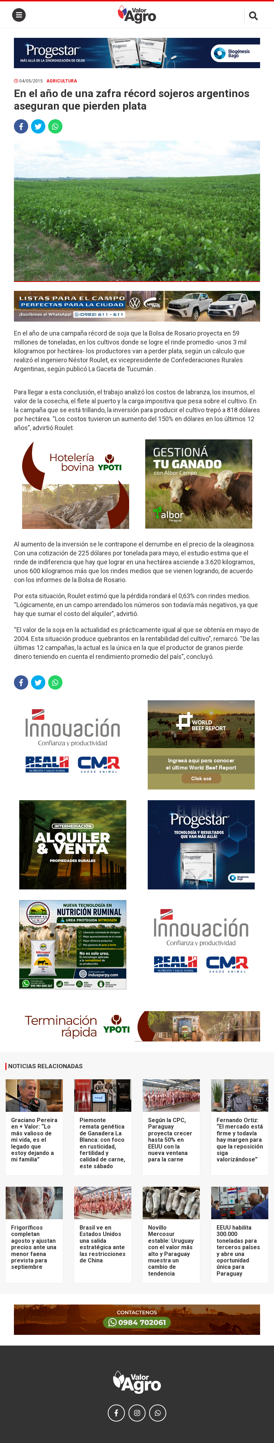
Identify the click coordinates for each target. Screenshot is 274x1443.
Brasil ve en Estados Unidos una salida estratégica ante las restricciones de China (103, 1244)
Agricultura (61, 81)
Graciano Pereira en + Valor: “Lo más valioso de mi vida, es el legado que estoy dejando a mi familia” (34, 1140)
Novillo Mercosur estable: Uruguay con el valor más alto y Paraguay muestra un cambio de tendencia (171, 1250)
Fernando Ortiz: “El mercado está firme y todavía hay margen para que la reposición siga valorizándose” (240, 1140)
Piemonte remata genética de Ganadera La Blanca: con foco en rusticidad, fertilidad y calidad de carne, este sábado (102, 1143)
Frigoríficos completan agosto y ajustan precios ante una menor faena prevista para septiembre (33, 1247)
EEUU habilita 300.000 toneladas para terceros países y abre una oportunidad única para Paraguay (238, 1250)
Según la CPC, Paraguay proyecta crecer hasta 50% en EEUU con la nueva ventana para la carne (170, 1140)
